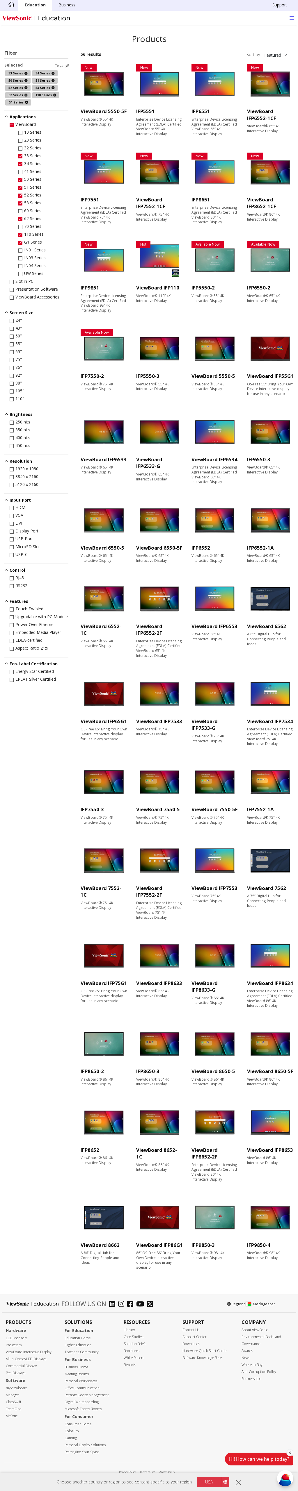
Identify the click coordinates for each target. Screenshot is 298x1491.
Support (279, 5)
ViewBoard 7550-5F (214, 809)
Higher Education (78, 1344)
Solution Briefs (135, 1343)
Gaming (71, 1437)
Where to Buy (252, 1364)
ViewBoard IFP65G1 (104, 721)
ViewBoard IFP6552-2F (149, 630)
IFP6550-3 (258, 459)
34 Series (32, 163)
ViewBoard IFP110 (157, 287)
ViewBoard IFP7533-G (204, 725)
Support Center (194, 1336)
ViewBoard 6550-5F (159, 547)
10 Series (32, 132)
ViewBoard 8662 (100, 1245)
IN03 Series (35, 257)
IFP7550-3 (92, 809)
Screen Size (21, 312)
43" (18, 328)
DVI (18, 523)
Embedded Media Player (38, 632)
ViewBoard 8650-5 (213, 1071)
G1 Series (33, 242)
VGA (19, 515)
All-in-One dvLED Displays (26, 1358)
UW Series (33, 273)
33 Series (32, 155)
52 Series (32, 195)
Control (17, 570)
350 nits (22, 429)
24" (18, 320)
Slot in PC (24, 281)
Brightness (21, 414)
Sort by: (253, 54)
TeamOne (13, 1408)
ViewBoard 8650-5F (270, 1071)
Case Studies (133, 1336)
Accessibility (167, 1472)
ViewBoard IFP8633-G (204, 986)
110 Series (34, 234)
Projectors (14, 1344)
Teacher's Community (82, 1351)
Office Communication (82, 1387)
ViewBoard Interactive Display (29, 1351)
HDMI (20, 507)
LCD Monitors (16, 1338)
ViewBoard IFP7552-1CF (150, 203)
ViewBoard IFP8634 (270, 983)
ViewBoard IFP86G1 (159, 1245)
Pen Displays (15, 1372)
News (246, 1357)
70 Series (32, 226)
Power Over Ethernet (35, 624)
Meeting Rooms (77, 1374)
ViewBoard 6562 (266, 626)
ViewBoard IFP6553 (214, 626)
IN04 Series (35, 265)
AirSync (11, 1415)
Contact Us (190, 1329)
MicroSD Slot (27, 546)
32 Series (32, 148)
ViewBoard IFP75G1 (104, 983)
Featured (272, 55)
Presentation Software (36, 289)
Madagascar (264, 1303)
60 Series (32, 210)
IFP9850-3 (203, 1245)
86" (18, 367)
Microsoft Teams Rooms (83, 1408)
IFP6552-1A (260, 547)
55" (18, 343)
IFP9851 (90, 287)
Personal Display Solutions (85, 1444)
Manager (12, 1394)
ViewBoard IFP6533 (104, 459)
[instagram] (122, 1304)
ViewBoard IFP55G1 (270, 376)
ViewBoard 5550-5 (213, 376)
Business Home (76, 1367)
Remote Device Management (87, 1394)
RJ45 (19, 577)
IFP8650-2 (92, 1071)
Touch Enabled (29, 609)
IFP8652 (90, 1150)
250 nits (22, 422)
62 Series (32, 218)
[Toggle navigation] (291, 18)
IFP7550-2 (92, 376)
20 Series (32, 140)
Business (66, 5)
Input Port (20, 500)
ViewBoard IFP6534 (214, 459)
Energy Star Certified (34, 671)
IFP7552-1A (260, 809)
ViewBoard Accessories (37, 297)
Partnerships (251, 1378)
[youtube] (141, 1304)
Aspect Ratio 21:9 (31, 648)
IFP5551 (145, 111)
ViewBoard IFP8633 (159, 983)
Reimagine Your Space (82, 1451)
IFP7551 (90, 199)
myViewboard (17, 1387)
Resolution (21, 461)
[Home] (11, 5)
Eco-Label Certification (34, 663)
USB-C (21, 554)
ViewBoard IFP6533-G (149, 463)
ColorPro (72, 1431)
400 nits (22, 437)
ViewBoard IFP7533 (159, 721)
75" (18, 359)
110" (19, 398)
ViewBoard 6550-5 (102, 547)
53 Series (32, 202)
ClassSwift (13, 1401)
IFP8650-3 (147, 1071)
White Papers (134, 1357)
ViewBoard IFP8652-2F (204, 1153)
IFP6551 (200, 111)
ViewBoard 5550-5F (104, 111)
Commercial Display (21, 1365)
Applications (23, 116)
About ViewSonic (255, 1329)
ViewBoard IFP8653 (270, 1150)
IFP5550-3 (147, 376)
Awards (247, 1350)
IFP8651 (200, 199)
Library (129, 1329)
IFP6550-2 (258, 287)
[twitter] (151, 1304)
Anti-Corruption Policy (259, 1371)
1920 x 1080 (26, 468)
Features (19, 601)
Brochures (131, 1350)
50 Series (32, 179)
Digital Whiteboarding (82, 1401)
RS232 (21, 585)
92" (18, 375)
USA (209, 1482)
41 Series (32, 171)
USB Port (24, 538)
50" (18, 336)
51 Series (32, 187)
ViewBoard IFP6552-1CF (261, 114)
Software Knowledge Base (202, 1357)
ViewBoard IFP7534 (270, 721)
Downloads (191, 1343)
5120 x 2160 (26, 484)
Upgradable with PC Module (41, 616)
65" (18, 351)
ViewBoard (25, 124)
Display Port (26, 531)
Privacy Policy (127, 1472)
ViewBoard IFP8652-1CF (261, 203)
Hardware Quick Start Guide (204, 1350)
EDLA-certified (28, 640)
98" (18, 383)
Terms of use (147, 1472)
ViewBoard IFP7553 (214, 888)
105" (19, 391)
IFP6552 (200, 547)
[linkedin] (113, 1304)
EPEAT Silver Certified (35, 679)
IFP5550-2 (203, 287)
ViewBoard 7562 (266, 888)
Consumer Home (78, 1424)
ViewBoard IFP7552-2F (149, 891)
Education (35, 5)
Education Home (78, 1338)
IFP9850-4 (258, 1245)
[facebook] (131, 1304)
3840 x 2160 (26, 476)
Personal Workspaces (81, 1381)
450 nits (22, 445)
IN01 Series (35, 250)
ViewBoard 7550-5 (158, 809)
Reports (130, 1364)
